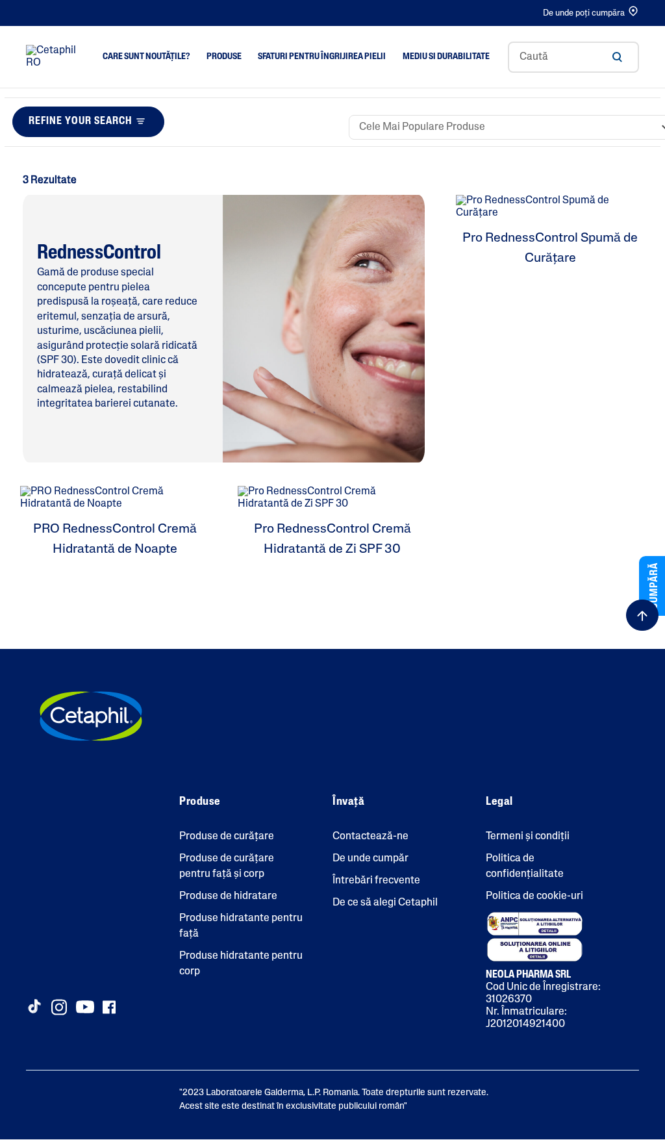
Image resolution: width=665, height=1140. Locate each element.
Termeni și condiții (528, 836)
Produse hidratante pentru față (241, 926)
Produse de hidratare (228, 896)
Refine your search (80, 121)
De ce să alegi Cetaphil (385, 903)
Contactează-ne (370, 836)
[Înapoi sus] (642, 615)
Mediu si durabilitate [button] (446, 57)
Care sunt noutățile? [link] (146, 57)
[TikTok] (34, 1006)
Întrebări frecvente (376, 881)
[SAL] (534, 924)
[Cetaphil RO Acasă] (55, 57)
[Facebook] (109, 1007)
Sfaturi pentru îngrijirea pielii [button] (322, 57)
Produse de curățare (226, 836)
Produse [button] (224, 57)
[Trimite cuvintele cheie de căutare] (617, 57)
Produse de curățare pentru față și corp (226, 867)
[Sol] (534, 950)
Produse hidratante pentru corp (241, 964)
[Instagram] (59, 1007)
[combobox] (573, 57)
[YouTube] (85, 1007)
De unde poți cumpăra (584, 13)
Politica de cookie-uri (534, 896)
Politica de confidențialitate (525, 867)
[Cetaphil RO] (91, 716)
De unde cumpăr (370, 859)
